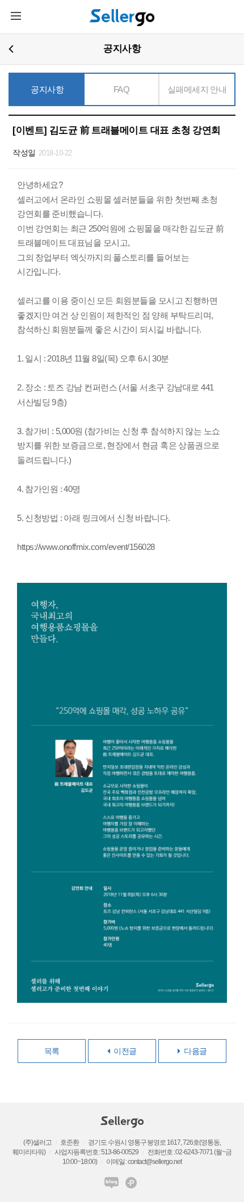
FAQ (121, 89)
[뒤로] (11, 48)
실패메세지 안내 (197, 89)
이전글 (123, 1051)
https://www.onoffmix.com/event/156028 (86, 547)
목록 (52, 1051)
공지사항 (47, 89)
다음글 (193, 1051)
